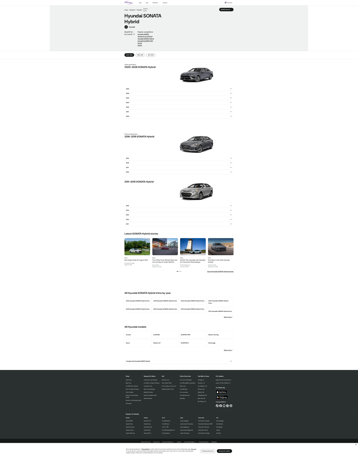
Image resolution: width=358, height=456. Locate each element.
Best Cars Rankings (149, 389)
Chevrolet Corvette (203, 421)
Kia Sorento (219, 424)
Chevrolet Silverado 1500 (205, 424)
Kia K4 (140, 43)
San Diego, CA (202, 401)
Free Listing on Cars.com (169, 386)
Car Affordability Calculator (187, 383)
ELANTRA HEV (185, 335)
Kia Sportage (220, 421)
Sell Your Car (165, 380)
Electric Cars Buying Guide (133, 400)
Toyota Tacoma (130, 427)
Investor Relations (167, 442)
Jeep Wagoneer (184, 427)
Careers (179, 442)
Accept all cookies (224, 451)
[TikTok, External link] (217, 405)
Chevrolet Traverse (203, 427)
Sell (147, 3)
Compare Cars (148, 386)
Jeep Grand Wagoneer (186, 430)
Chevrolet (201, 418)
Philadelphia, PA (202, 395)
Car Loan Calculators (186, 380)
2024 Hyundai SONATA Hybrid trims (165, 301)
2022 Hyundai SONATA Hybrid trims (192, 301)
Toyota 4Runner (130, 433)
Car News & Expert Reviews (152, 383)
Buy (140, 3)
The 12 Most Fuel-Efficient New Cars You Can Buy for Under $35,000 (165, 261)
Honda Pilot (147, 430)
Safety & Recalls (148, 392)
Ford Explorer (166, 433)
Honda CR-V (147, 421)
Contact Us (156, 442)
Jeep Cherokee (184, 433)
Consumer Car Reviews (150, 380)
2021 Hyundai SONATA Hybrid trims (192, 309)
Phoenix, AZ (201, 389)
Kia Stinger (219, 427)
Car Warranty (183, 389)
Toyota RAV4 (129, 421)
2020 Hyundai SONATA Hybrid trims (218, 302)
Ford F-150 (165, 427)
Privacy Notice (145, 449)
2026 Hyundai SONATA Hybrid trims (138, 301)
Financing (128, 403)
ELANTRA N (185, 343)
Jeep (181, 418)
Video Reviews (148, 398)
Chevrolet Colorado (204, 433)
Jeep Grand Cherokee (186, 424)
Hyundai (139, 10)
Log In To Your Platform (222, 383)
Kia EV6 (218, 433)
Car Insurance (184, 392)
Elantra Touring (213, 335)
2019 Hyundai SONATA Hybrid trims (220, 311)
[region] (179, 449)
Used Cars (129, 380)
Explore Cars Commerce (223, 380)
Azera (128, 343)
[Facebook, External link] (220, 405)
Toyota (128, 418)
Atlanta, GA (201, 392)
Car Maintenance (185, 395)
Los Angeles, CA (202, 386)
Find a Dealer (129, 392)
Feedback (214, 442)
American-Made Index (150, 395)
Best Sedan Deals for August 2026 (136, 260)
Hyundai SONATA (143, 34)
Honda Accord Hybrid (145, 36)
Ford (163, 418)
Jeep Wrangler (184, 421)
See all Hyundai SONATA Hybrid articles (220, 271)
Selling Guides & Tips (168, 389)
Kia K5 (140, 45)
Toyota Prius (129, 424)
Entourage (211, 343)
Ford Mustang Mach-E (168, 430)
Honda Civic (147, 424)
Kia (217, 418)
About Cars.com (146, 442)
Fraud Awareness (203, 442)
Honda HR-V (147, 433)
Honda (146, 418)
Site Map (182, 398)
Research (155, 3)
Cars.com (193, 449)
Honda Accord (148, 427)
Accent (128, 335)
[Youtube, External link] (224, 405)
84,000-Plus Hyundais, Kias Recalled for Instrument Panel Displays (192, 261)
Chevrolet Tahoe (203, 430)
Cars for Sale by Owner (132, 389)
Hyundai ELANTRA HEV (145, 41)
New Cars (128, 383)
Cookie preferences (208, 451)
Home (126, 10)
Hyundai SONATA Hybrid (146, 39)
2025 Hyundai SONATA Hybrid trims (138, 309)
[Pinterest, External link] (231, 405)
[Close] (356, 444)
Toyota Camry (130, 430)
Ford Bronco (165, 424)
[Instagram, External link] (227, 405)
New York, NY (201, 398)
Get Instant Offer (167, 383)
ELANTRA (156, 335)
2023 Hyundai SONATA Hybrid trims (165, 309)
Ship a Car (183, 386)
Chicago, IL (201, 380)
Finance (165, 3)
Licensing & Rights (189, 442)
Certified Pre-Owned (132, 386)
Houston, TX (201, 383)
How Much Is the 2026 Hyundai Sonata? (219, 261)
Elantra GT (157, 343)
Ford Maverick (166, 421)
